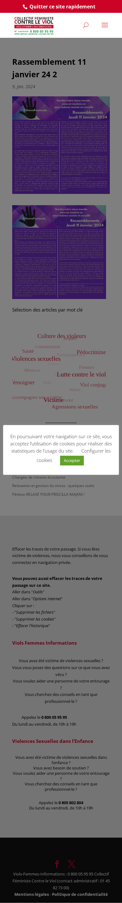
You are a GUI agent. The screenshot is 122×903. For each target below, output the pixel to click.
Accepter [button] (72, 460)
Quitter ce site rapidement (62, 6)
